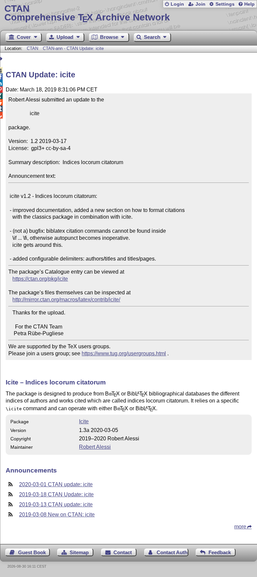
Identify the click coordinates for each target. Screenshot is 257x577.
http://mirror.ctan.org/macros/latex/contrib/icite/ (66, 299)
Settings (225, 4)
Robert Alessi (95, 447)
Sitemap (79, 552)
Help (249, 4)
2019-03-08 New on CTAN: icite (57, 514)
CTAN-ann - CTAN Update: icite (73, 48)
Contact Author (172, 552)
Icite (84, 421)
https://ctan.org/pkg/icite (40, 279)
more (240, 526)
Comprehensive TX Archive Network (87, 13)
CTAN (32, 48)
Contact (122, 552)
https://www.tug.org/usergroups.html (124, 353)
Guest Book (32, 552)
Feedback (219, 552)
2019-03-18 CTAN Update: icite (56, 494)
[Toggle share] (2, 59)
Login (177, 4)
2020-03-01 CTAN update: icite (56, 484)
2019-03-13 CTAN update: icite (56, 504)
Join (200, 4)
